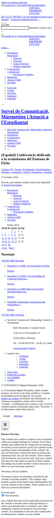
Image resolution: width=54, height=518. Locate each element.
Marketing (12, 77)
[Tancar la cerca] (2, 34)
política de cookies (10, 398)
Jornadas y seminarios (11, 172)
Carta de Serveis (21, 63)
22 (12, 241)
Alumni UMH (14, 80)
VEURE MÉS (12, 260)
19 (3, 241)
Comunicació (13, 69)
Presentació (12, 53)
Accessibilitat (13, 377)
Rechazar (18, 416)
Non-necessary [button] (8, 492)
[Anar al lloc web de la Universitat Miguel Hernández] (23, 5)
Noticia (26, 172)
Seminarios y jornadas (41, 172)
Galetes (10, 380)
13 (6, 238)
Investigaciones (43, 169)
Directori (17, 58)
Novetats (11, 82)
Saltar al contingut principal (14, 2)
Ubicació (17, 61)
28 (9, 245)
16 (15, 238)
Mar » (12, 248)
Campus (5, 169)
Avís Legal (12, 372)
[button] (12, 55)
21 (9, 241)
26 (3, 245)
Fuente (18, 169)
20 (6, 241)
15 (12, 238)
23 (15, 241)
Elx (12, 169)
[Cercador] (39, 20)
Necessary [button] (6, 471)
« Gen (4, 248)
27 (6, 245)
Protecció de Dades (16, 374)
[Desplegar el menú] (8, 149)
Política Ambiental (22, 66)
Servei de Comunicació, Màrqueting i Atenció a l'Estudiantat (25, 116)
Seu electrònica (12, 16)
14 (9, 238)
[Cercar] (2, 31)
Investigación (28, 169)
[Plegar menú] (8, 48)
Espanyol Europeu (13, 185)
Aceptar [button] (6, 416)
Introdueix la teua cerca (41, 27)
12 (3, 238)
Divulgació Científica (23, 74)
